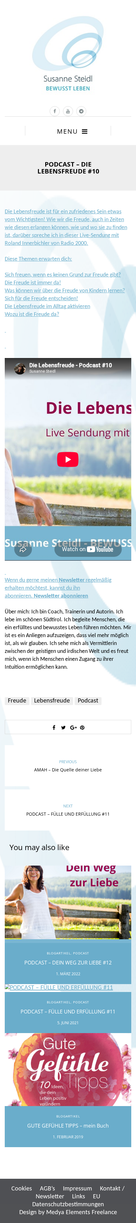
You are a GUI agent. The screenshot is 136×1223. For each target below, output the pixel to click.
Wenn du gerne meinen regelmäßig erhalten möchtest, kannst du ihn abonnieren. (58, 588)
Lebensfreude (52, 701)
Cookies (21, 1189)
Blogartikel (59, 953)
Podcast (88, 701)
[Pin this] (82, 727)
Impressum (77, 1189)
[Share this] (53, 727)
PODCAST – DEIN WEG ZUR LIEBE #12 (68, 962)
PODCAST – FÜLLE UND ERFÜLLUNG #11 (68, 1011)
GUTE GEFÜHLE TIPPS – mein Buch (68, 1125)
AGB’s (47, 1189)
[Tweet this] (63, 727)
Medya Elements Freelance (81, 1212)
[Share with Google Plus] (72, 727)
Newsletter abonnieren (61, 596)
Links (78, 1197)
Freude (17, 701)
